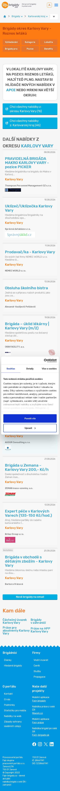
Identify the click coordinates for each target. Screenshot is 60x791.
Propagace (39, 676)
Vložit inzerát (41, 660)
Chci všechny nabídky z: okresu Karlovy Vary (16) (26, 109)
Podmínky (9, 705)
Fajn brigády (39, 700)
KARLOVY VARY (37, 146)
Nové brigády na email (30, 596)
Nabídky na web (12, 716)
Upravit (28, 428)
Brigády (38, 621)
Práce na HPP (40, 630)
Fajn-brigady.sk (40, 735)
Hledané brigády (13, 665)
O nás (7, 699)
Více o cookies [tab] (49, 368)
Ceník (37, 665)
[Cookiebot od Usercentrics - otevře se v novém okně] (44, 360)
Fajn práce (38, 722)
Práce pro (16, 630)
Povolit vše (30, 418)
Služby (37, 671)
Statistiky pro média (15, 710)
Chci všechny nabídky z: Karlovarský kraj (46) (25, 123)
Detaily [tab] (29, 368)
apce (11, 90)
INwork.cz (37, 713)
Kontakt (8, 693)
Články (8, 660)
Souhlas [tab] (11, 368)
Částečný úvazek (15, 621)
